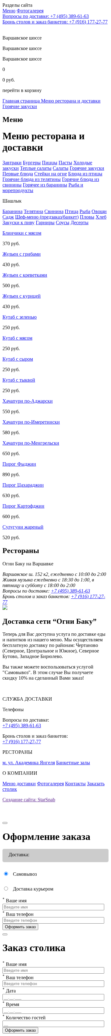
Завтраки (12, 162)
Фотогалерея (50, 783)
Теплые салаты (35, 168)
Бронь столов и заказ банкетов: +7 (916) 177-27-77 (55, 21)
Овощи (99, 211)
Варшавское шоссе (22, 48)
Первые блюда (17, 173)
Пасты (65, 162)
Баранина (12, 211)
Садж (8, 217)
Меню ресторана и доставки (71, 100)
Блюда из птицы (85, 173)
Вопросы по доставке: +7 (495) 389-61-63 (45, 16)
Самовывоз (25, 874)
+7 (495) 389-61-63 (70, 590)
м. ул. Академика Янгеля (28, 762)
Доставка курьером (33, 888)
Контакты (75, 783)
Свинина (54, 211)
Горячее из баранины (45, 184)
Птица (71, 211)
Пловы (87, 217)
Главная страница (21, 100)
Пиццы (49, 162)
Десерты (79, 222)
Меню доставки (19, 783)
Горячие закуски (19, 106)
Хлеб (101, 217)
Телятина (33, 211)
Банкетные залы (73, 762)
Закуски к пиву (18, 222)
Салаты (60, 168)
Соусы (62, 222)
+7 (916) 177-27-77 (21, 741)
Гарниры (45, 222)
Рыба (85, 211)
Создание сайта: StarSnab (28, 799)
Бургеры (32, 162)
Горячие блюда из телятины (31, 179)
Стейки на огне (50, 173)
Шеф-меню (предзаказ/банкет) (47, 217)
